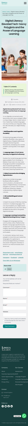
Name (5, 298)
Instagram (6, 257)
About (3, 371)
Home (4, 11)
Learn (8, 11)
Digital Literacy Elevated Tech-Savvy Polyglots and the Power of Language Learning (14, 91)
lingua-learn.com (8, 252)
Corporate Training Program (20, 379)
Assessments (18, 371)
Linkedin (21, 257)
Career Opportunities (7, 376)
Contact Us (5, 379)
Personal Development (20, 382)
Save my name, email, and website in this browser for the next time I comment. (15, 320)
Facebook (14, 257)
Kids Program (19, 384)
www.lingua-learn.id (15, 254)
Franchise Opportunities (7, 374)
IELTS (16, 374)
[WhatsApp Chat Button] (24, 416)
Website (5, 311)
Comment (6, 287)
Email (5, 305)
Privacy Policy (5, 382)
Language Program (20, 376)
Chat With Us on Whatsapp (11, 260)
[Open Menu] (25, 3)
